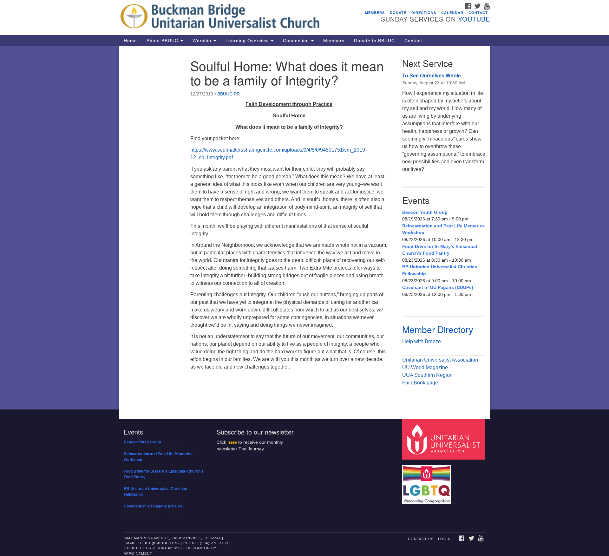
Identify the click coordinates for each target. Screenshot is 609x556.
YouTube (474, 18)
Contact (478, 13)
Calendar (452, 13)
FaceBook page (420, 382)
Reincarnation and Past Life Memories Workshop (443, 229)
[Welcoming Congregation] (427, 481)
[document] (304, 227)
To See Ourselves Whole (431, 75)
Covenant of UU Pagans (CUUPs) (437, 287)
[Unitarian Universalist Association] (444, 439)
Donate (398, 13)
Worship (203, 40)
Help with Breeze (421, 341)
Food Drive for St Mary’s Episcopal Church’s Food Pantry (439, 250)
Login (444, 539)
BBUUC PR (228, 93)
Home (130, 40)
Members (375, 13)
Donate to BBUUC (374, 40)
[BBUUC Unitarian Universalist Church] (227, 17)
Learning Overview (248, 40)
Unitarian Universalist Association (440, 360)
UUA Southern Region (427, 375)
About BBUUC (163, 40)
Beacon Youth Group (425, 212)
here (232, 442)
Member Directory (437, 329)
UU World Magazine (425, 367)
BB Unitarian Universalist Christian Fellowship (439, 270)
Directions (423, 13)
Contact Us (421, 539)
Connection (297, 40)
